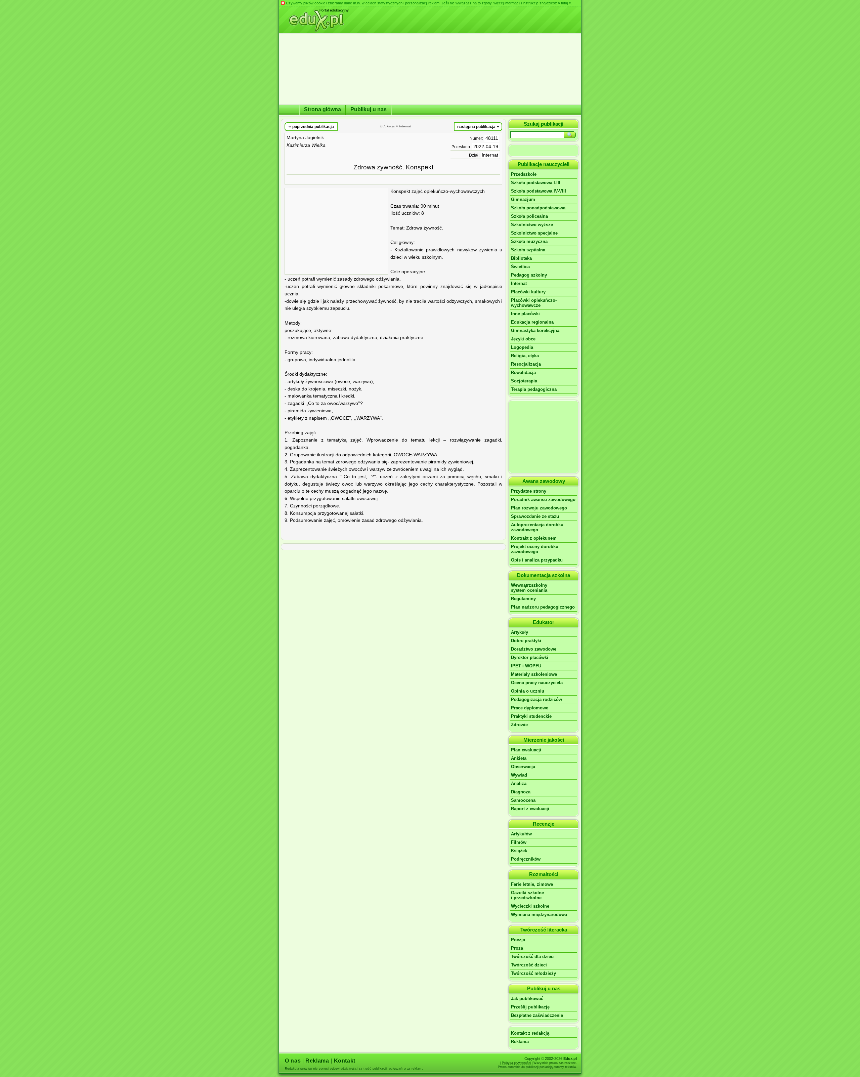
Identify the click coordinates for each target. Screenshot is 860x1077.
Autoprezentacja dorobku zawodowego (537, 527)
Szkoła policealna (529, 216)
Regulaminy (523, 598)
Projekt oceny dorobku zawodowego (534, 549)
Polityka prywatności (516, 1063)
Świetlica (520, 266)
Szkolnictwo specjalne (534, 233)
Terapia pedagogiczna (534, 389)
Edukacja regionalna (532, 322)
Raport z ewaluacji (530, 808)
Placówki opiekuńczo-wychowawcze (534, 303)
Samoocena (523, 800)
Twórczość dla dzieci (533, 956)
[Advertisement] (336, 231)
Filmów (518, 842)
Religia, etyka (525, 355)
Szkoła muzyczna (529, 241)
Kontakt (344, 1061)
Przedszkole (523, 174)
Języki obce (523, 338)
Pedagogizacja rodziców (536, 699)
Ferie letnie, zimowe (532, 884)
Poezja (518, 939)
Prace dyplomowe (529, 707)
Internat (490, 155)
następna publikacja (478, 126)
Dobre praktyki (526, 640)
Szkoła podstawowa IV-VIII (538, 191)
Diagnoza (520, 791)
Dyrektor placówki (529, 657)
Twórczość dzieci (529, 964)
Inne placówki (525, 313)
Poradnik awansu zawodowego (543, 499)
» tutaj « (564, 3)
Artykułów (521, 833)
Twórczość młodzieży (533, 973)
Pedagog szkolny (529, 275)
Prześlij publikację (530, 1006)
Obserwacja (523, 766)
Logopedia (522, 347)
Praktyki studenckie (531, 716)
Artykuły (519, 632)
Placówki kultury (528, 291)
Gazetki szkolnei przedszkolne (527, 895)
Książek (519, 850)
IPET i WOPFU (526, 665)
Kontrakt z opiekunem (534, 538)
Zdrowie (519, 724)
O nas (293, 1061)
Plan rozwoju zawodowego (539, 507)
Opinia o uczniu (527, 691)
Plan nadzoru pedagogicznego (543, 607)
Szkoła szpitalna (528, 249)
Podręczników (526, 859)
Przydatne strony (528, 491)
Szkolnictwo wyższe (532, 224)
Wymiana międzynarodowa (539, 914)
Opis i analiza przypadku (537, 560)
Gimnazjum (523, 199)
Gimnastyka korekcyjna (535, 330)
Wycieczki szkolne (530, 906)
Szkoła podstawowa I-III (535, 182)
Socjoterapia (524, 380)
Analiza (518, 783)
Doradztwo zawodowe (533, 649)
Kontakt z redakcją (530, 1033)
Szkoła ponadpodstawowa (538, 207)
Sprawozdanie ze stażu (535, 516)
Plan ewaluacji (526, 749)
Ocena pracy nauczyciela (537, 682)
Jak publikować (527, 998)
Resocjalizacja (526, 364)
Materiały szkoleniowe (534, 674)
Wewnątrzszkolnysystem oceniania (529, 588)
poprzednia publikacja (311, 126)
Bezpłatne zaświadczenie (537, 1015)
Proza (517, 948)
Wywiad (519, 775)
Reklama (520, 1041)
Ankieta (518, 758)
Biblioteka (521, 258)
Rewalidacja (523, 372)
